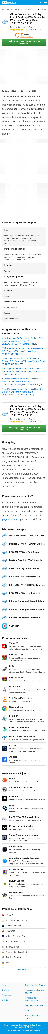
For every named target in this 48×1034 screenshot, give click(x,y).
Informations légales (34, 1006)
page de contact (11, 519)
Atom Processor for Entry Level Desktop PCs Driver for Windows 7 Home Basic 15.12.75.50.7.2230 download (22, 392)
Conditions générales (35, 985)
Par (18, 27)
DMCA (28, 1010)
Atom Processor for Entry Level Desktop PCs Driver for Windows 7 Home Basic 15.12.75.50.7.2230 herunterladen (22, 341)
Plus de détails (24, 970)
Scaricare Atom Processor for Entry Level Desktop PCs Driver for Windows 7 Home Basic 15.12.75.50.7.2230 (23, 361)
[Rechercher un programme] (40, 2)
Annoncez (6, 995)
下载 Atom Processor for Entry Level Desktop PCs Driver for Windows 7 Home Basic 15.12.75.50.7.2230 (22, 351)
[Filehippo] (9, 2)
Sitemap (6, 1000)
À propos (6, 985)
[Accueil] (3, 9)
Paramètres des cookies (32, 1016)
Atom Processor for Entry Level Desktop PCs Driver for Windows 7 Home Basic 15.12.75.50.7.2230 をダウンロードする (22, 382)
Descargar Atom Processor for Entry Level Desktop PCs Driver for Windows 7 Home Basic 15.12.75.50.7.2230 (23, 371)
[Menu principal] (45, 2)
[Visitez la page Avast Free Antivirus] (24, 35)
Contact (5, 990)
